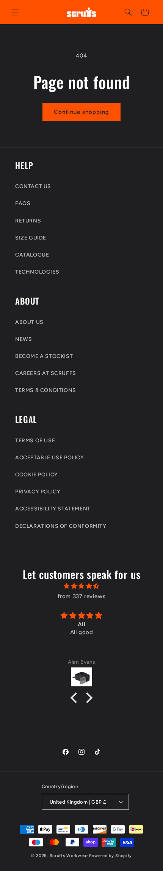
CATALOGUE (32, 255)
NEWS (23, 339)
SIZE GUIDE (30, 238)
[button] (15, 12)
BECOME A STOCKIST (44, 356)
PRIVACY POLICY (37, 491)
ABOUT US (29, 322)
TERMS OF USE (35, 440)
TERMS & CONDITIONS (45, 390)
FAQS (22, 203)
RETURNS (28, 221)
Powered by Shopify (110, 855)
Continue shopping (81, 112)
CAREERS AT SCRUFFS (45, 373)
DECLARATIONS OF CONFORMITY (61, 526)
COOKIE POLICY (36, 474)
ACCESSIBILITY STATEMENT (53, 508)
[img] (81, 586)
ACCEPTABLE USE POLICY (49, 457)
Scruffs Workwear (69, 855)
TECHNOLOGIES (37, 272)
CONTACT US (33, 186)
